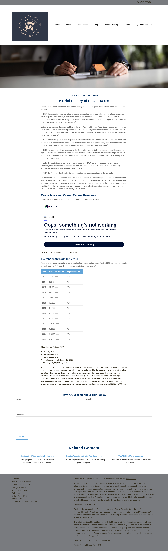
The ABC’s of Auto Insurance (130, 456)
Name (18, 399)
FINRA (84, 512)
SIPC (89, 512)
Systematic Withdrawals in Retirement (37, 456)
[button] (68, 25)
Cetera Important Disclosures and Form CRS (92, 540)
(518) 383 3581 (146, 2)
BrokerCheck (131, 479)
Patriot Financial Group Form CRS (87, 545)
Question (20, 414)
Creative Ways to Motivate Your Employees (84, 456)
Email (88, 399)
